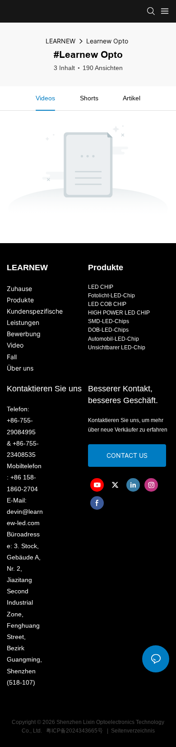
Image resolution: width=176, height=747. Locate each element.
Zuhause (19, 288)
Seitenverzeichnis (132, 731)
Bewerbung (24, 334)
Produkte (20, 300)
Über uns (20, 368)
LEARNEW (60, 41)
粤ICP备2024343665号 (74, 731)
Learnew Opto (107, 41)
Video (15, 345)
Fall (12, 357)
